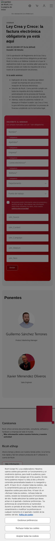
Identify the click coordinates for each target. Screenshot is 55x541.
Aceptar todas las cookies (27, 536)
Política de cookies (26, 515)
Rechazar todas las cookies (27, 528)
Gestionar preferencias (27, 520)
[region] (27, 503)
